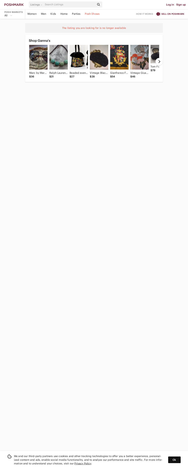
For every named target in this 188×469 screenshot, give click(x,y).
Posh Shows (92, 13)
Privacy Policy (82, 463)
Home (64, 13)
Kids (53, 13)
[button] (37, 4)
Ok (174, 459)
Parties (76, 13)
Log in (170, 4)
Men (43, 13)
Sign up (181, 4)
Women (32, 13)
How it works (144, 14)
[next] (159, 61)
